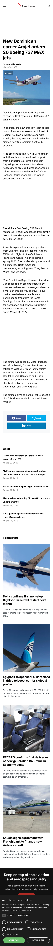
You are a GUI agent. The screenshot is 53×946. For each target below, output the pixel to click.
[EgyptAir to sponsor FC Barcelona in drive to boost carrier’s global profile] (26, 648)
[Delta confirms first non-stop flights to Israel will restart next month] (26, 567)
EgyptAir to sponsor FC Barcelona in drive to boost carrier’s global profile (26, 680)
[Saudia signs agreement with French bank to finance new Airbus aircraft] (26, 809)
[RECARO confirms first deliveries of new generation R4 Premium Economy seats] (26, 728)
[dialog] (26, 920)
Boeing (22, 153)
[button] (4, 6)
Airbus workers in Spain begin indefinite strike (25, 486)
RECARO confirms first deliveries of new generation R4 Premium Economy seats (25, 761)
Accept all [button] (14, 940)
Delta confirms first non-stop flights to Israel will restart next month (24, 600)
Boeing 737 (9, 134)
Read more (26, 910)
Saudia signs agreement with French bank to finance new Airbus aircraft (23, 841)
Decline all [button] (38, 940)
